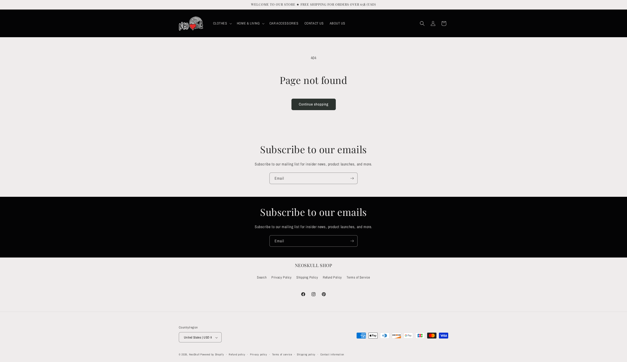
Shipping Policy (307, 277)
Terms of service (282, 354)
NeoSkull (194, 354)
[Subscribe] (352, 178)
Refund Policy (332, 277)
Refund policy (237, 354)
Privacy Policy (281, 277)
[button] (222, 23)
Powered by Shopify (212, 354)
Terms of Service (358, 277)
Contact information (332, 354)
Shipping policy (306, 354)
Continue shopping (313, 104)
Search (262, 277)
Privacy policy (258, 354)
